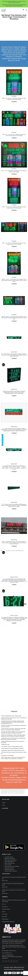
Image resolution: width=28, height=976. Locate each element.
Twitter (6, 961)
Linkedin (14, 961)
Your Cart (4, 904)
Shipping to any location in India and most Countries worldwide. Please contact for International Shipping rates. (14, 5)
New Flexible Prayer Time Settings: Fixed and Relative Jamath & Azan (14, 878)
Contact (3, 805)
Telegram (17, 961)
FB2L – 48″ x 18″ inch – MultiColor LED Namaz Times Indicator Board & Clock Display (14, 244)
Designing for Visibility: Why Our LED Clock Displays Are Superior (13, 884)
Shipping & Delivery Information (8, 921)
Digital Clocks (14, 577)
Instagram (11, 961)
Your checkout (4, 906)
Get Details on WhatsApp (2, 440)
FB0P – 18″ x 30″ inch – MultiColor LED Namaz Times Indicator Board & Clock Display (14, 99)
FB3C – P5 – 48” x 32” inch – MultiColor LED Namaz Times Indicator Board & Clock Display (14, 135)
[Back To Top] (24, 971)
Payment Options (5, 919)
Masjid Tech (14, 352)
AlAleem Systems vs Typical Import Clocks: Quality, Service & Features (13, 890)
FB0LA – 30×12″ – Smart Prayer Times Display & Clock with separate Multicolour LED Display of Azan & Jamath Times (14, 317)
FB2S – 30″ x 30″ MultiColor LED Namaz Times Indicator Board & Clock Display (14, 171)
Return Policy (4, 916)
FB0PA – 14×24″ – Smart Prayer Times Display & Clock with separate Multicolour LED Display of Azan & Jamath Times (14, 280)
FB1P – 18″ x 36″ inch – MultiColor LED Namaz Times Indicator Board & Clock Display (14, 207)
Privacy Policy (4, 914)
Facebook (3, 961)
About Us (4, 802)
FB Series (14, 96)
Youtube (8, 961)
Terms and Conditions (6, 909)
